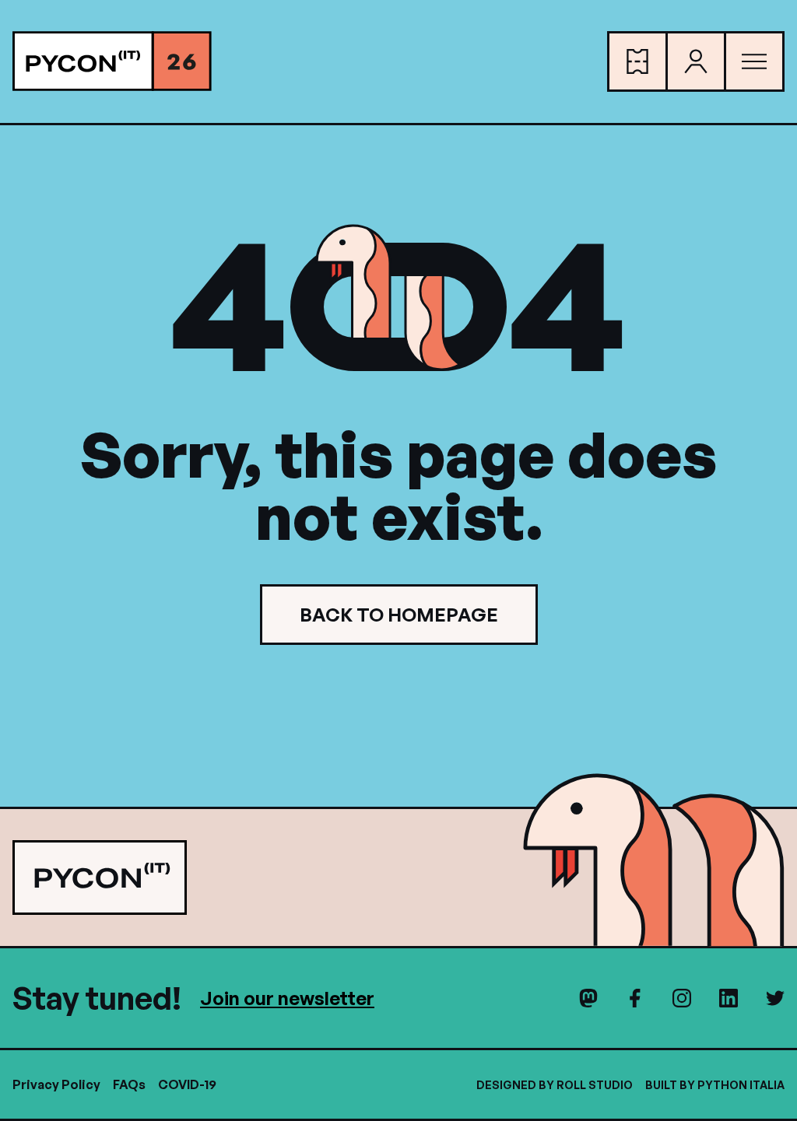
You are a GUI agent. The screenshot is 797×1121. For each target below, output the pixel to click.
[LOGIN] (696, 61)
